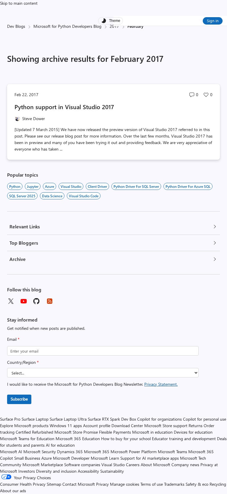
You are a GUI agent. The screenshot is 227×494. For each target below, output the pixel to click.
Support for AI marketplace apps (149, 458)
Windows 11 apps (66, 425)
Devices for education (193, 432)
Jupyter (32, 186)
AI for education (60, 445)
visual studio (71, 186)
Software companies (82, 464)
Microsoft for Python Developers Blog (67, 26)
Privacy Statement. (161, 384)
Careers (133, 464)
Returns (195, 425)
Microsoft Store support (165, 425)
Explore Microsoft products (24, 425)
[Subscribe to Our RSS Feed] (49, 301)
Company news (185, 464)
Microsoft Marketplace (42, 464)
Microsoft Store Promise (76, 432)
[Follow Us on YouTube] (23, 301)
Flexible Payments (115, 432)
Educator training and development (184, 438)
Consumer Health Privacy (23, 484)
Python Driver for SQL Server (136, 186)
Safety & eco (197, 484)
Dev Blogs (16, 26)
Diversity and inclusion (56, 471)
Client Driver (97, 186)
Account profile (96, 425)
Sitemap (54, 484)
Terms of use (151, 484)
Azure (49, 186)
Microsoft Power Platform (134, 451)
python (14, 186)
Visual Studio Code (83, 195)
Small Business (27, 458)
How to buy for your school (126, 438)
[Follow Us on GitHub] (36, 301)
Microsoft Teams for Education (27, 438)
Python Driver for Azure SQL (188, 186)
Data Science (52, 195)
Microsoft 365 (96, 451)
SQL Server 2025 (22, 195)
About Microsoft (155, 464)
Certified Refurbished (34, 432)
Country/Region (23, 362)
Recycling (218, 484)
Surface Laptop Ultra (68, 419)
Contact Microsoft (78, 484)
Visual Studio (113, 464)
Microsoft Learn (105, 458)
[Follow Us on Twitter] (10, 301)
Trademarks (174, 484)
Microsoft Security (39, 451)
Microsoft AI (11, 451)
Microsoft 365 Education (78, 438)
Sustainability (112, 471)
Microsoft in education (152, 432)
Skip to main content (19, 3)
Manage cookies (124, 484)
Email (13, 339)
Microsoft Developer (71, 458)
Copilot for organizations (159, 419)
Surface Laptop (35, 419)
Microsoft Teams (172, 451)
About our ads (13, 490)
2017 (114, 26)
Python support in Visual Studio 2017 (64, 107)
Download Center (127, 425)
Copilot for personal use (204, 419)
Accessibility (88, 471)
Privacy (103, 484)
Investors (26, 471)
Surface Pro (10, 419)
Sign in (212, 20)
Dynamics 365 (70, 451)
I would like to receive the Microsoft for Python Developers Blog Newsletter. (92, 384)
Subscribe (19, 399)
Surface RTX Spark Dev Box (112, 419)
